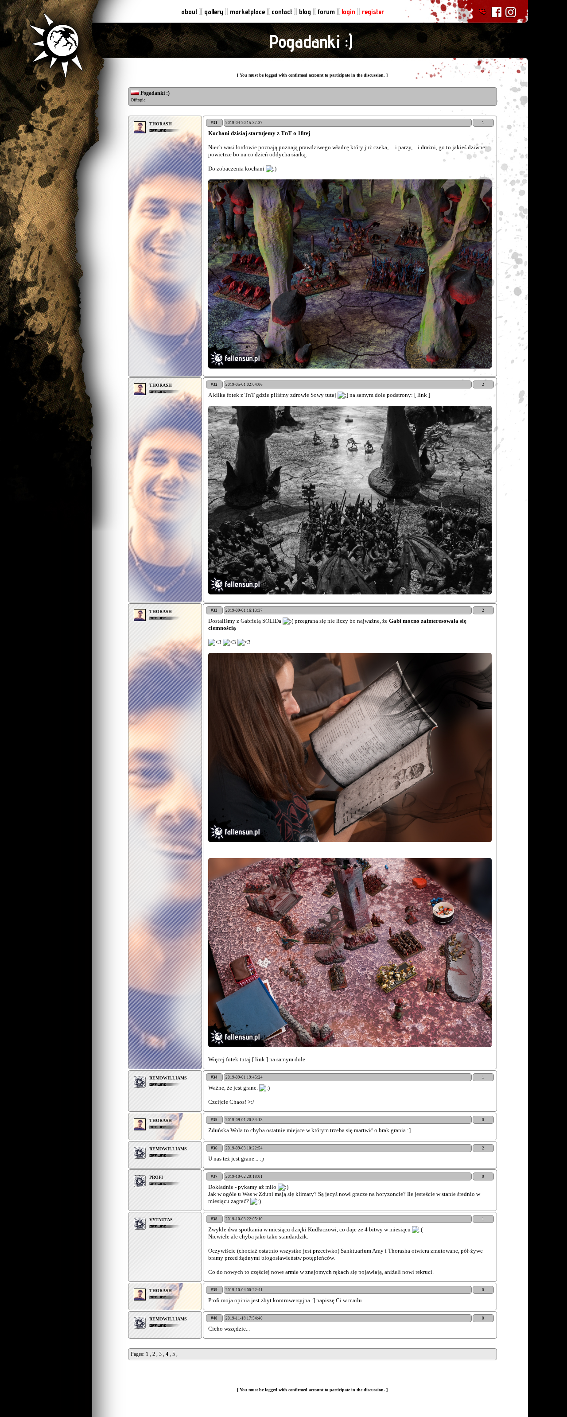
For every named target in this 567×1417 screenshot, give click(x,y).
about (190, 12)
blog (306, 12)
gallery (214, 12)
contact (283, 12)
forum (327, 12)
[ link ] (422, 395)
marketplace (248, 12)
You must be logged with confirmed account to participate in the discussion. (313, 75)
